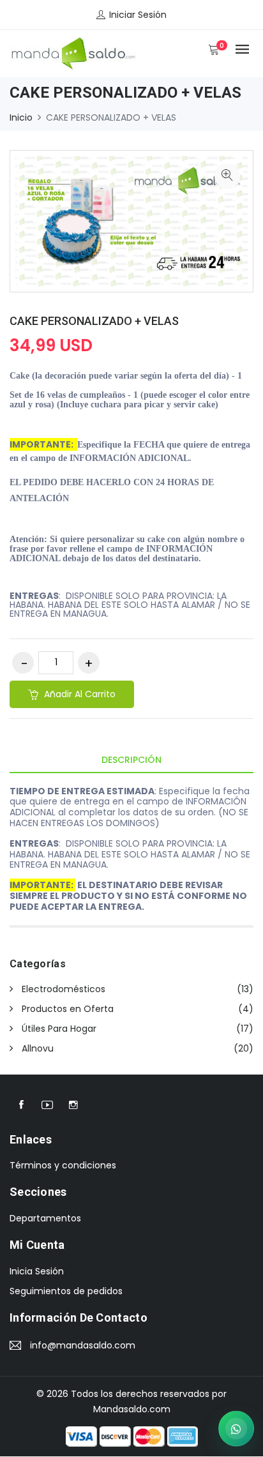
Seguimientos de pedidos (66, 1291)
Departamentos (45, 1218)
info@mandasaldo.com (82, 1345)
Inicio (21, 117)
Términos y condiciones (63, 1165)
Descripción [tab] (131, 759)
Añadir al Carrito (78, 694)
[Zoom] (227, 176)
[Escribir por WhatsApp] (236, 1428)
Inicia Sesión (37, 1271)
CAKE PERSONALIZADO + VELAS (94, 321)
